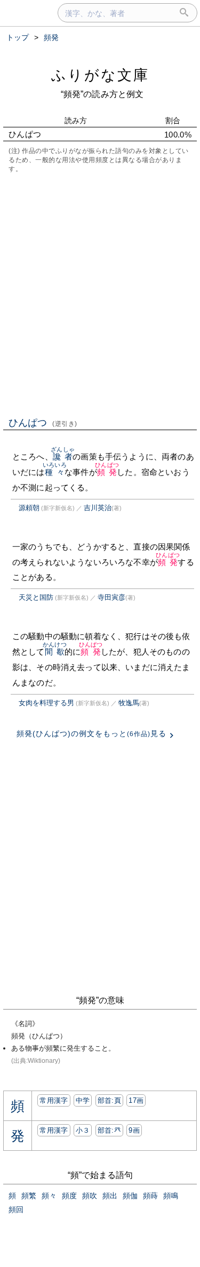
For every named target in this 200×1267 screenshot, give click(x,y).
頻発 (107, 472)
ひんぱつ (43, 422)
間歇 (55, 651)
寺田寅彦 (111, 597)
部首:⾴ (109, 1100)
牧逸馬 (128, 703)
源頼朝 (29, 508)
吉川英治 (97, 508)
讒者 (63, 456)
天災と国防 (36, 597)
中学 (83, 1100)
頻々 (49, 1195)
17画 (136, 1100)
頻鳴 (170, 1195)
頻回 (16, 1209)
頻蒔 (150, 1195)
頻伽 (130, 1195)
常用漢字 (53, 1100)
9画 (134, 1130)
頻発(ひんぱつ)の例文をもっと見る (91, 733)
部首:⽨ (109, 1130)
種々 (55, 472)
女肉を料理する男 (46, 703)
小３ (83, 1130)
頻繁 (28, 1195)
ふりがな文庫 (100, 75)
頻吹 (89, 1195)
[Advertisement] (100, 294)
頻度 (69, 1195)
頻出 (109, 1195)
